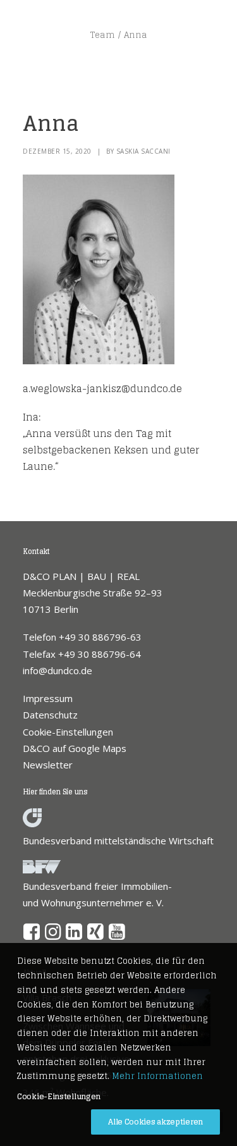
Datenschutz (50, 714)
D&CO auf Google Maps (74, 748)
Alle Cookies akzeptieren (155, 1121)
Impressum (48, 698)
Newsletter (48, 764)
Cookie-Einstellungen (68, 731)
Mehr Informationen (157, 1076)
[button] (32, 936)
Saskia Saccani (143, 151)
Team (102, 35)
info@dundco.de (57, 670)
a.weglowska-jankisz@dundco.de (102, 388)
